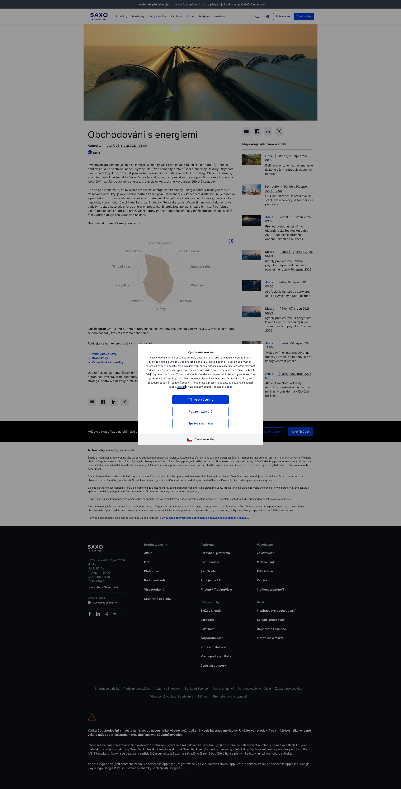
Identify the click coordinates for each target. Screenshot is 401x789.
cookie (181, 386)
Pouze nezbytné (200, 411)
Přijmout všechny (200, 399)
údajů (228, 386)
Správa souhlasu (200, 423)
